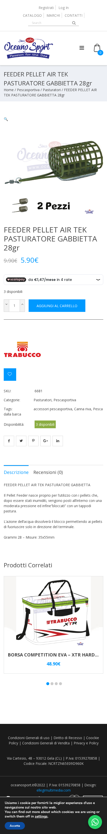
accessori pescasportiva (53, 409)
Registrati (46, 7)
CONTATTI (73, 15)
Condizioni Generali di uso (29, 737)
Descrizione (16, 472)
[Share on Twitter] (21, 441)
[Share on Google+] (45, 441)
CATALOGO (32, 15)
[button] (6, 119)
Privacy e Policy (86, 743)
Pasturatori (52, 89)
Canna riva (82, 409)
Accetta (15, 826)
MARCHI (53, 15)
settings (41, 816)
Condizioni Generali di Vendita (46, 743)
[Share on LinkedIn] (58, 441)
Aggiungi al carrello (57, 305)
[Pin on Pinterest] (33, 441)
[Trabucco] (22, 349)
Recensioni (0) (48, 472)
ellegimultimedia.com (54, 790)
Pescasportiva (28, 89)
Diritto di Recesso (68, 737)
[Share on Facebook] (9, 441)
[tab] (16, 472)
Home (9, 89)
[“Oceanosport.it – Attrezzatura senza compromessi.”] (29, 57)
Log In (63, 7)
